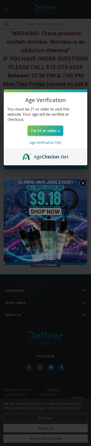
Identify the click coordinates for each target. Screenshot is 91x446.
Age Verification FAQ (45, 142)
